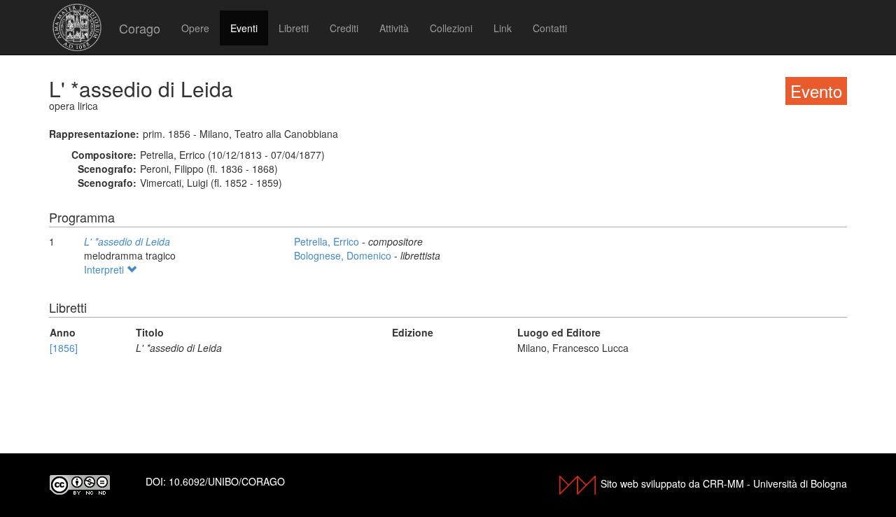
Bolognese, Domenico (344, 255)
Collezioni (451, 28)
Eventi (244, 28)
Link (502, 28)
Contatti (550, 28)
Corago (139, 28)
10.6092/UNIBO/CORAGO (227, 481)
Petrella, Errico (328, 241)
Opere (195, 28)
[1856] (64, 348)
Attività (394, 28)
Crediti (344, 28)
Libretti (294, 28)
